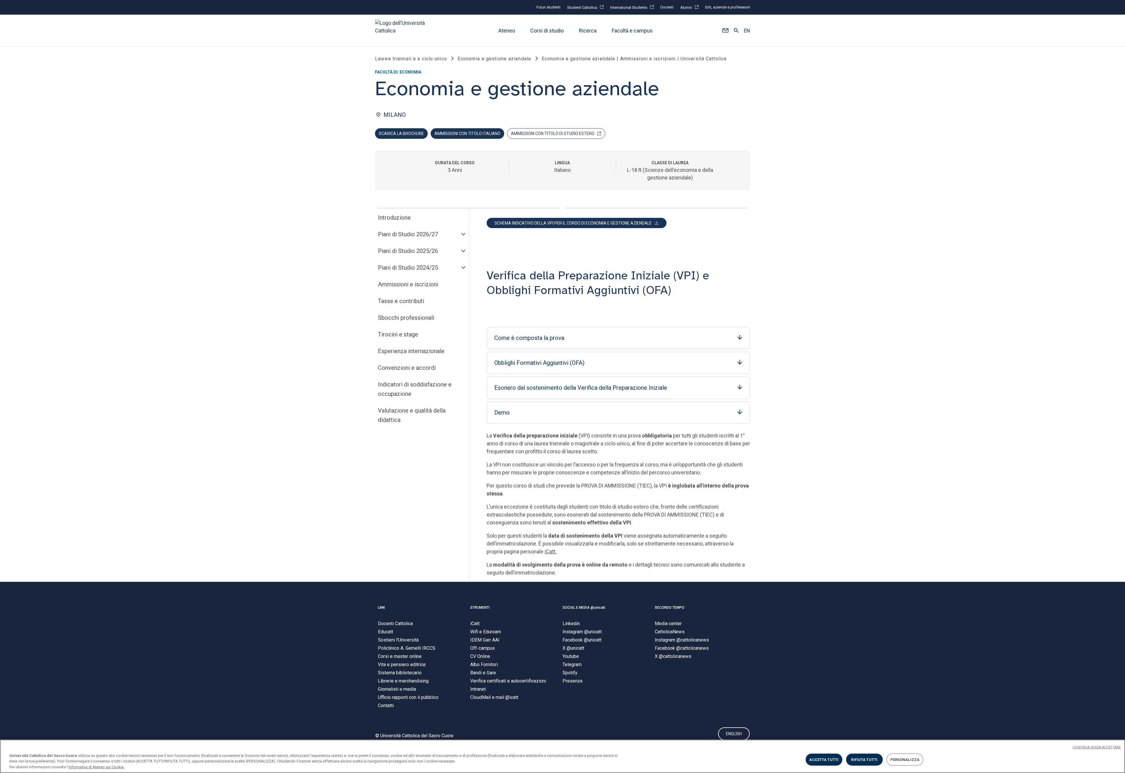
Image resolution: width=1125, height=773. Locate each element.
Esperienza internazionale (411, 351)
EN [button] (747, 31)
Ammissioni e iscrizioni (408, 284)
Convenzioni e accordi (407, 367)
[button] (725, 30)
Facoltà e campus (632, 31)
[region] (562, 756)
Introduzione (394, 217)
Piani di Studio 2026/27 (408, 234)
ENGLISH (734, 733)
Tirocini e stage (398, 334)
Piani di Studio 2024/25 (408, 267)
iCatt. (551, 551)
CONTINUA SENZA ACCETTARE (1097, 747)
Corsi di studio (547, 31)
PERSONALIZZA (905, 759)
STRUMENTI (480, 608)
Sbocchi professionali (406, 317)
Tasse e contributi (401, 301)
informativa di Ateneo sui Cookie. (97, 767)
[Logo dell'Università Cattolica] (402, 30)
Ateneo (506, 31)
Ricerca (587, 31)
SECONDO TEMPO (669, 608)
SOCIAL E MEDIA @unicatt (583, 608)
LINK (381, 608)
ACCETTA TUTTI (823, 759)
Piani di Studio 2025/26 (408, 250)
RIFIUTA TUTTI (864, 759)
